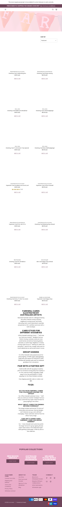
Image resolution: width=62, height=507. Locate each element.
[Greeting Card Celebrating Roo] (17, 57)
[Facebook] (47, 478)
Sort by (43, 36)
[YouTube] (47, 481)
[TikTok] (50, 481)
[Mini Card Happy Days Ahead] (44, 245)
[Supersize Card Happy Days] (44, 282)
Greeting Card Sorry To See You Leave (17, 299)
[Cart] (56, 9)
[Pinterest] (54, 478)
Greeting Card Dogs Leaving (45, 73)
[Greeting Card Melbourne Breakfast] (17, 94)
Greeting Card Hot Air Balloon (17, 261)
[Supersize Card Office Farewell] (44, 169)
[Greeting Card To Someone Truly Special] (17, 131)
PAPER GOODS (33, 17)
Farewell (38, 19)
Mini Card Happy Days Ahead (45, 261)
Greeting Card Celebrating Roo (17, 73)
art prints (34, 369)
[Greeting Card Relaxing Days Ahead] (44, 208)
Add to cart (17, 78)
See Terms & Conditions (47, 6)
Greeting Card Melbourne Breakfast (17, 110)
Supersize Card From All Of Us (17, 224)
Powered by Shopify (21, 502)
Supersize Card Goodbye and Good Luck (17, 185)
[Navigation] (5, 9)
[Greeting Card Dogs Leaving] (44, 57)
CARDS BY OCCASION (28, 19)
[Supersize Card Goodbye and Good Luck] (17, 169)
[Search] (53, 9)
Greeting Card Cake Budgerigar (45, 110)
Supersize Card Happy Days (44, 299)
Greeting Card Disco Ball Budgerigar (45, 148)
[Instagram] (50, 478)
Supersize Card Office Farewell (44, 185)
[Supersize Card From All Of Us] (17, 208)
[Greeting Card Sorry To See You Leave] (17, 282)
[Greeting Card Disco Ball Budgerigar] (44, 131)
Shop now (12, 461)
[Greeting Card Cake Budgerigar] (44, 94)
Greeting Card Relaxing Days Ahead (45, 224)
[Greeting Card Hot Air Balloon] (17, 245)
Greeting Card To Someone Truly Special (17, 148)
